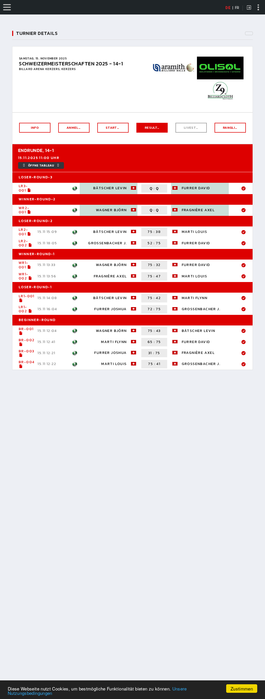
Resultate (154, 127)
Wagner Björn (111, 210)
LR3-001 (23, 188)
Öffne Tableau (41, 165)
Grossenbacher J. (107, 243)
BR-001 (26, 329)
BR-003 (26, 351)
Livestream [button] (194, 127)
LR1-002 (23, 309)
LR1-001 (26, 296)
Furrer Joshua (110, 309)
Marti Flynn (194, 298)
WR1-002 (23, 276)
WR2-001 (24, 210)
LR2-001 (23, 232)
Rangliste (232, 127)
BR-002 (26, 340)
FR (237, 8)
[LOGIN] (249, 8)
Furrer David (196, 188)
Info (35, 127)
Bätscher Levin (110, 188)
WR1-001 (23, 265)
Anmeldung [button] (77, 127)
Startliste (116, 127)
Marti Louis (194, 231)
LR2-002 (23, 243)
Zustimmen (242, 688)
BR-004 (26, 362)
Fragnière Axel (198, 210)
